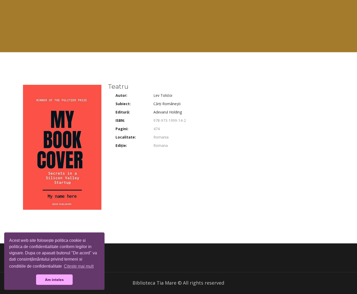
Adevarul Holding (167, 112)
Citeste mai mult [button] (79, 266)
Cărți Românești (167, 103)
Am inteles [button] (54, 280)
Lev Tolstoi (162, 95)
